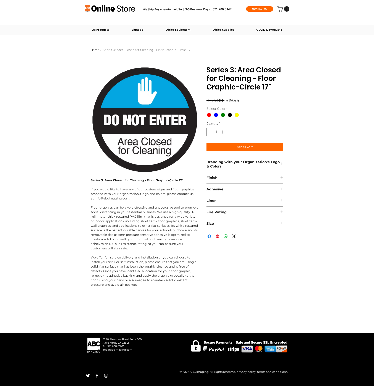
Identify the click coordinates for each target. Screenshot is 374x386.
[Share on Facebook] (209, 236)
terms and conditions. (272, 371)
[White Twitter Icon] (87, 375)
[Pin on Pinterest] (217, 236)
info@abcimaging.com (112, 198)
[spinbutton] (216, 132)
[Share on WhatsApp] (225, 236)
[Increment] (223, 132)
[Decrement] (210, 132)
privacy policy (246, 371)
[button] (284, 9)
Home (95, 50)
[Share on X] (234, 236)
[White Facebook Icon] (97, 375)
